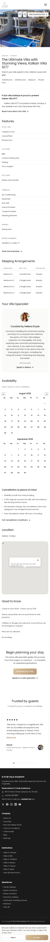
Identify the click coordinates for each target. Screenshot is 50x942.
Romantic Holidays (10, 897)
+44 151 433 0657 (11, 795)
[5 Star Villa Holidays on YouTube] (20, 804)
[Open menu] (45, 4)
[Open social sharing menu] (25, 14)
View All (6, 907)
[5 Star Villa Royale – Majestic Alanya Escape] (40, 747)
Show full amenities (11, 251)
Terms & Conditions (11, 828)
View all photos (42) (38, 14)
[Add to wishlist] (20, 14)
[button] (25, 28)
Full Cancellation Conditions (15, 520)
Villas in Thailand (10, 859)
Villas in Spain (8, 869)
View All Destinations (11, 872)
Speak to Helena (24, 367)
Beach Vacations (10, 890)
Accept (37, 937)
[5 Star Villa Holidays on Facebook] (7, 804)
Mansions (7, 904)
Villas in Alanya (9, 862)
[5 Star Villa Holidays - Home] (5, 4)
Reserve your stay (25, 671)
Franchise (7, 821)
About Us (7, 818)
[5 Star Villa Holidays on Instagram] (11, 804)
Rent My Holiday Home (12, 825)
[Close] (38, 560)
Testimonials (8, 831)
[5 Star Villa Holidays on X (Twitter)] (3, 804)
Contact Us (26, 799)
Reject (13, 937)
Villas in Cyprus (9, 866)
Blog (5, 835)
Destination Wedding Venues (15, 900)
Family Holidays (9, 887)
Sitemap (6, 838)
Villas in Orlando (9, 852)
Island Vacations (10, 893)
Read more (11, 737)
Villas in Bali (7, 856)
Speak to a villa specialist (23, 678)
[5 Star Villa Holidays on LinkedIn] (15, 804)
